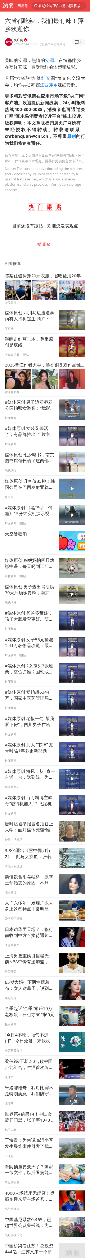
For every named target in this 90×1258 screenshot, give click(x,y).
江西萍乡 (49, 85)
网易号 (22, 5)
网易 (8, 6)
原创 (71, 136)
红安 (46, 78)
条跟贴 (44, 244)
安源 (49, 60)
